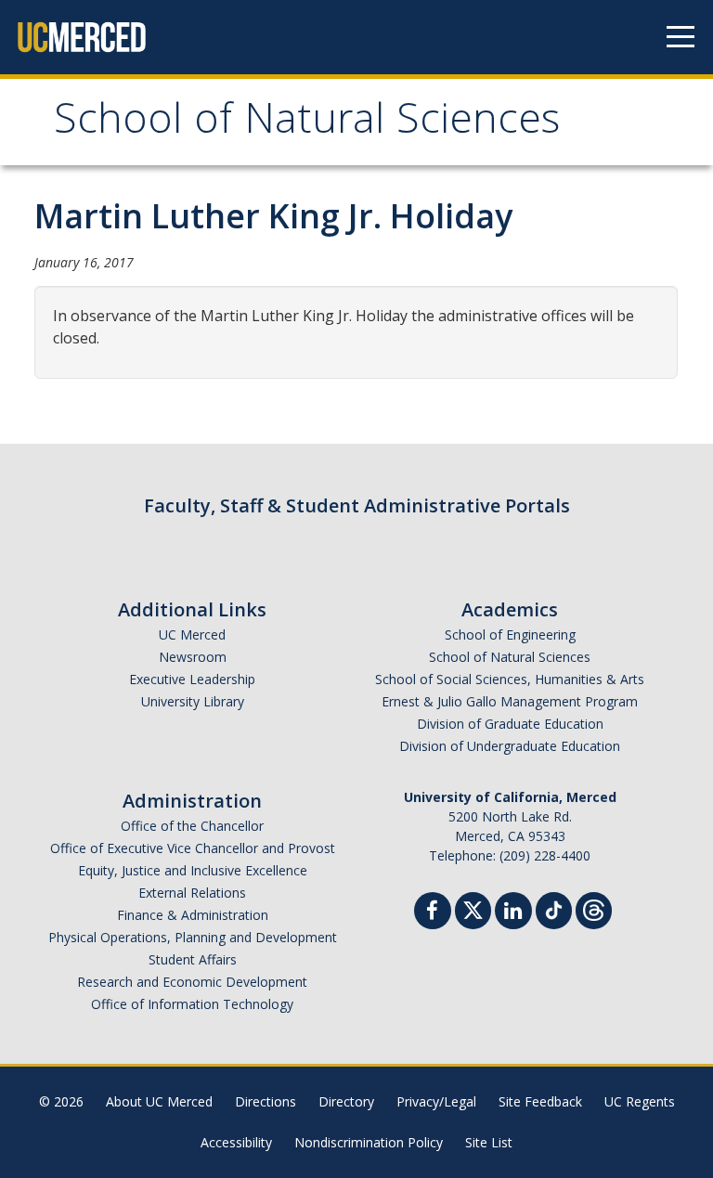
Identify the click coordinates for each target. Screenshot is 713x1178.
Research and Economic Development (192, 981)
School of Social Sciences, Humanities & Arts (509, 679)
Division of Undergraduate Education (509, 746)
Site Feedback (540, 1101)
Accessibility (236, 1142)
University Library (192, 701)
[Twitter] (473, 908)
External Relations (192, 892)
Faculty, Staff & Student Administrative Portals (357, 505)
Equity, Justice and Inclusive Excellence (192, 870)
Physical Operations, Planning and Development (192, 937)
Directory (346, 1101)
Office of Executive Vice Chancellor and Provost (192, 848)
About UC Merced (159, 1101)
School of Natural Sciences (307, 124)
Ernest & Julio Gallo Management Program (510, 701)
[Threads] (593, 908)
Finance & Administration (192, 915)
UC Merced (192, 634)
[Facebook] (432, 913)
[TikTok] (553, 908)
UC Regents (639, 1101)
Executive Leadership (192, 679)
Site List (488, 1142)
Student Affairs (193, 959)
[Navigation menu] (680, 37)
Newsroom (193, 657)
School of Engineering (510, 634)
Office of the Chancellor (192, 826)
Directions (265, 1101)
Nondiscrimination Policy (368, 1142)
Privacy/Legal (436, 1101)
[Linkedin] (513, 913)
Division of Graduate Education (510, 723)
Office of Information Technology (192, 1004)
